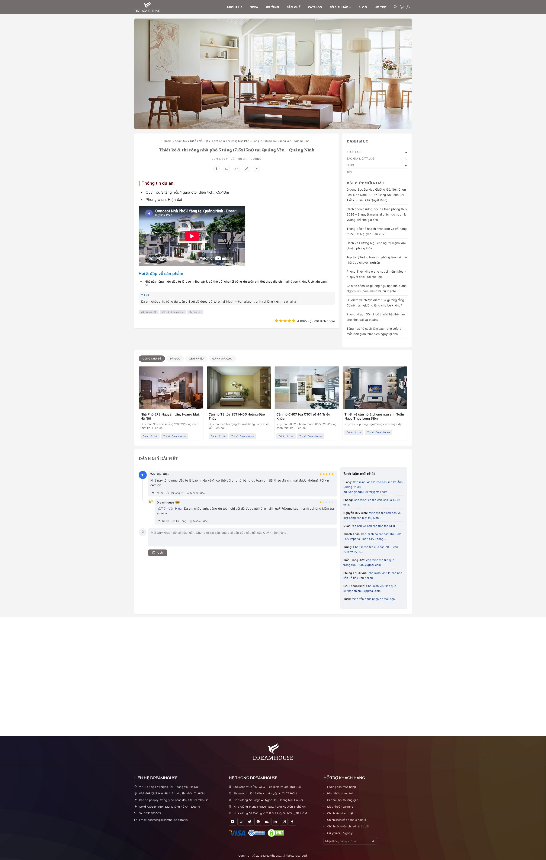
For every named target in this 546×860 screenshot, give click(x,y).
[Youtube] (232, 821)
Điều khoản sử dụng (340, 806)
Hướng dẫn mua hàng (341, 786)
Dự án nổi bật (199, 140)
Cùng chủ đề (151, 358)
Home (167, 140)
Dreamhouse (271, 855)
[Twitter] (249, 821)
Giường (272, 7)
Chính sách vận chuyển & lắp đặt (348, 826)
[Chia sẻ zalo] (227, 169)
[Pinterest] (258, 821)
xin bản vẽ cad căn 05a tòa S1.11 (373, 526)
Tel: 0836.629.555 (150, 813)
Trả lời (159, 493)
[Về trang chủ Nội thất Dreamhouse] (147, 7)
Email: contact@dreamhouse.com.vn (163, 819)
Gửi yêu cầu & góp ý (340, 833)
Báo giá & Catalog (361, 158)
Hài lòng (181, 521)
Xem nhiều (196, 358)
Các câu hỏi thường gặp (342, 800)
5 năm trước (197, 493)
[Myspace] (266, 821)
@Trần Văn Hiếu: (170, 508)
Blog (363, 7)
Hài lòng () (176, 493)
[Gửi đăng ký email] (373, 841)
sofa (254, 7)
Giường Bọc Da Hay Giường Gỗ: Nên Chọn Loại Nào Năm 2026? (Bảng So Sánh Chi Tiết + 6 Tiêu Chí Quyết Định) (376, 195)
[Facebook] (292, 821)
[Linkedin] (275, 821)
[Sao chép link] (247, 169)
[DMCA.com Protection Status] (276, 833)
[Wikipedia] (241, 821)
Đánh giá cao (222, 358)
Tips (349, 171)
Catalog (315, 7)
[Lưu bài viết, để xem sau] (257, 169)
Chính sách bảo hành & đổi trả (346, 819)
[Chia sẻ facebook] (216, 169)
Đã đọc (175, 358)
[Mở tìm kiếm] (395, 7)
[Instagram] (284, 821)
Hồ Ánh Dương (249, 158)
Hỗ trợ (380, 7)
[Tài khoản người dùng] (408, 7)
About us (235, 7)
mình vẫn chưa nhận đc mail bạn (373, 599)
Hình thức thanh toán (341, 793)
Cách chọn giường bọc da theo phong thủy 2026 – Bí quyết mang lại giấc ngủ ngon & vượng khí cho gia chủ (377, 214)
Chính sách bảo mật (340, 813)
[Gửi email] (237, 169)
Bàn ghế (293, 7)
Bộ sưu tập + (340, 7)
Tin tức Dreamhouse (174, 312)
